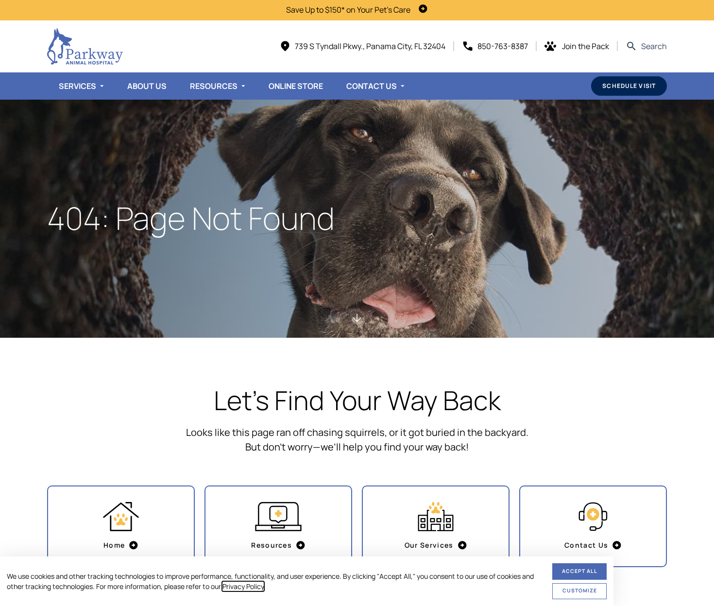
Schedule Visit (629, 86)
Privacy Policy (243, 586)
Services (77, 86)
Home (114, 545)
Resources (214, 86)
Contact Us (371, 86)
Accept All (579, 571)
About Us (147, 86)
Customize (579, 590)
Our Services (429, 545)
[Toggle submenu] (102, 86)
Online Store (296, 86)
